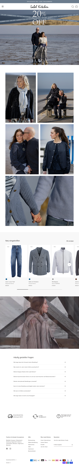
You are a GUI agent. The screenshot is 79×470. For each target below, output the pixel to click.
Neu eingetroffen (12, 241)
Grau (53, 279)
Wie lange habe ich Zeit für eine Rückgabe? (24, 395)
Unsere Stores (44, 442)
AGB (29, 446)
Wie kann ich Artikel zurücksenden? (22, 391)
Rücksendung (31, 440)
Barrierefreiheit (31, 451)
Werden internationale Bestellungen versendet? (25, 381)
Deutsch (8, 462)
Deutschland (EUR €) (10, 459)
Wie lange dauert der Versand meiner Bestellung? (26, 362)
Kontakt (42, 444)
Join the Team (44, 446)
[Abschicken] (72, 445)
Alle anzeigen (70, 241)
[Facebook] (7, 448)
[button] (37, 62)
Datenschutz (31, 444)
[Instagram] (10, 448)
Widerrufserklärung (33, 442)
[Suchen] (72, 6)
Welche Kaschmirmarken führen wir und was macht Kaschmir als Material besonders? (34, 376)
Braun (76, 279)
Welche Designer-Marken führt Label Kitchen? (25, 371)
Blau (6, 279)
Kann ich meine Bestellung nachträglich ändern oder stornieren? (29, 386)
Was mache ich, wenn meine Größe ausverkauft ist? (26, 367)
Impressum (31, 449)
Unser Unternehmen (46, 440)
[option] (39, 45)
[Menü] (2, 6)
